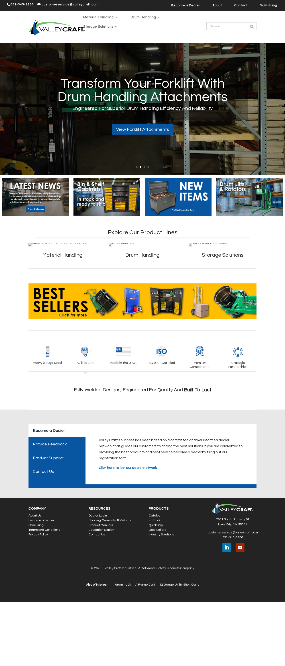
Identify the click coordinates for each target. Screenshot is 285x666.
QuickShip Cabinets (143, 101)
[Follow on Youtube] (240, 611)
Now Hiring (268, 5)
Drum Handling (143, 17)
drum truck (123, 648)
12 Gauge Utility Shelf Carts (179, 648)
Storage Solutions (98, 26)
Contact (241, 5)
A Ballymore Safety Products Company (166, 632)
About (217, 5)
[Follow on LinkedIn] (226, 611)
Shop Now (142, 139)
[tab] (33, 475)
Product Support (48, 522)
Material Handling (98, 17)
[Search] (251, 26)
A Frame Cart (145, 648)
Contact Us (43, 536)
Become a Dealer (185, 5)
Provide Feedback (50, 508)
